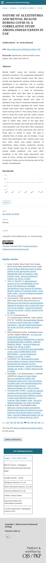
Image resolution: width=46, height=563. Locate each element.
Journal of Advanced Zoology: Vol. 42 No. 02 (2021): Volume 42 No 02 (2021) (24, 327)
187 (28, 422)
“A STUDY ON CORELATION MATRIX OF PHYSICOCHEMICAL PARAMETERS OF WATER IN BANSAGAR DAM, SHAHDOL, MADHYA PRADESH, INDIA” (25, 339)
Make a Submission (13, 439)
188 (31, 422)
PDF (7, 202)
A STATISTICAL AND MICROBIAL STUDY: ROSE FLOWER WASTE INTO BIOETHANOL (25, 351)
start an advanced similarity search (28, 428)
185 (21, 422)
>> (43, 422)
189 (35, 422)
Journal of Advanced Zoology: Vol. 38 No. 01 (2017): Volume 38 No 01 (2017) (25, 416)
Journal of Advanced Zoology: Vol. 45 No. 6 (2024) (23, 387)
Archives (13, 8)
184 (18, 422)
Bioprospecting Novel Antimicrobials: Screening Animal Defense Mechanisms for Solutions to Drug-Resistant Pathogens (24, 362)
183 (14, 422)
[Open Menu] (2, 2)
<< (3, 422)
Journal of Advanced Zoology (18, 2)
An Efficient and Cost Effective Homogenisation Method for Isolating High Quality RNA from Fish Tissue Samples (25, 304)
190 (38, 422)
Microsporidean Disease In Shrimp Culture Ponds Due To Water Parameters (25, 322)
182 (11, 422)
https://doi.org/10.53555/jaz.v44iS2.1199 (23, 49)
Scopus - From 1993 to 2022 (15, 458)
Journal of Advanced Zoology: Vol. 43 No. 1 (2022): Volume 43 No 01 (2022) (25, 310)
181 (7, 422)
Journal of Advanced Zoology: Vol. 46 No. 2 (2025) (22, 277)
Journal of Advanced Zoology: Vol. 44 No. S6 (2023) (24, 401)
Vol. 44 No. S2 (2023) (26, 8)
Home (4, 8)
